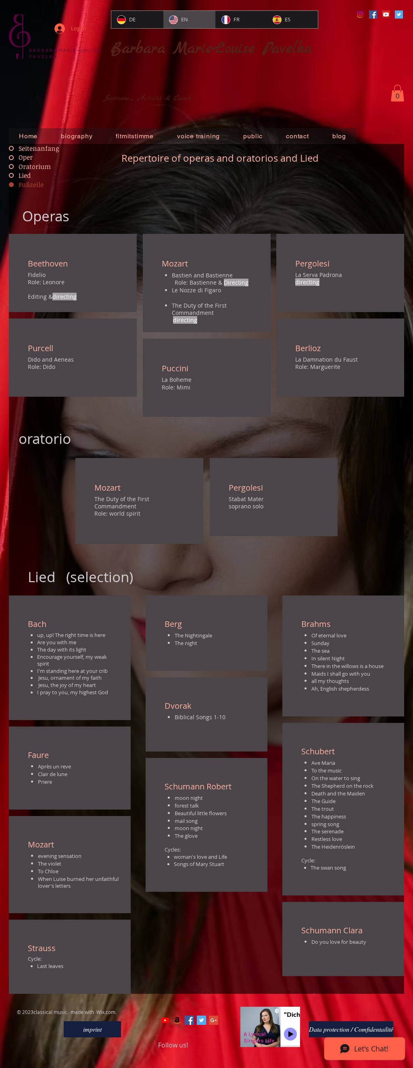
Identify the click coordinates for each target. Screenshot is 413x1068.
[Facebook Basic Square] (189, 1020)
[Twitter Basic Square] (201, 1020)
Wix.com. (106, 1012)
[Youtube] (165, 1020)
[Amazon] (177, 1020)
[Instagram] (360, 14)
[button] (397, 93)
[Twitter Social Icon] (399, 14)
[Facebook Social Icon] (373, 14)
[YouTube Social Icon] (386, 14)
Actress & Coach (164, 98)
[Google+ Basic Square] (213, 1020)
